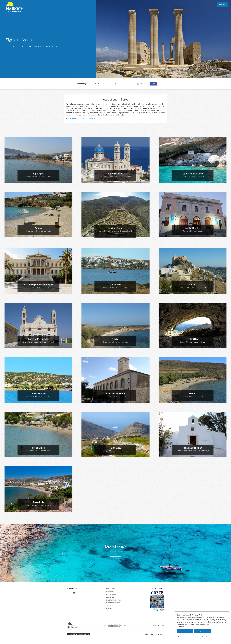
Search (153, 84)
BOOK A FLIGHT (111, 594)
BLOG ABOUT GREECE (113, 603)
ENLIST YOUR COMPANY (113, 600)
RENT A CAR (110, 591)
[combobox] (99, 84)
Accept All (185, 631)
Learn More (181, 626)
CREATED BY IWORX (158, 626)
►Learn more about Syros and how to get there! (84, 119)
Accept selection (202, 631)
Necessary (183, 637)
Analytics (194, 637)
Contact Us (115, 558)
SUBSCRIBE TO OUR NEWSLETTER (78, 634)
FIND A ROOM (110, 588)
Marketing (205, 637)
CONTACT (109, 609)
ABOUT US (109, 606)
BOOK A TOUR (110, 597)
